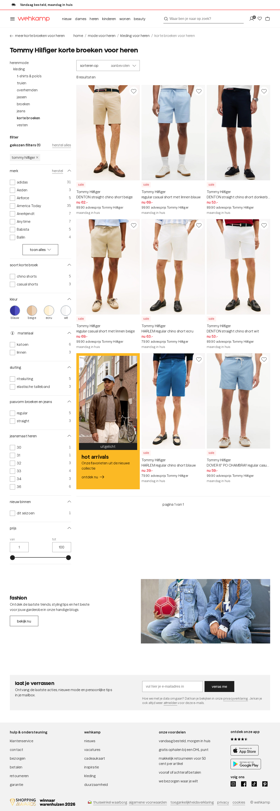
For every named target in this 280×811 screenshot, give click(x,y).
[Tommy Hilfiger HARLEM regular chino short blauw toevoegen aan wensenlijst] (198, 359)
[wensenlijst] (261, 18)
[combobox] (203, 18)
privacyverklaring (235, 698)
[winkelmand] (267, 18)
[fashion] (205, 611)
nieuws (89, 741)
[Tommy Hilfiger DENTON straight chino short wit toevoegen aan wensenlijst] (264, 225)
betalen (16, 767)
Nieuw (67, 19)
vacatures (92, 749)
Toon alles (38, 249)
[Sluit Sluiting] (68, 367)
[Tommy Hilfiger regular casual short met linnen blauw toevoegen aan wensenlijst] (198, 91)
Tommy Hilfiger (23, 157)
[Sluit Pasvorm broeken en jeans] (68, 401)
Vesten (22, 125)
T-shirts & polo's (29, 76)
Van (12, 539)
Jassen (22, 97)
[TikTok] (254, 784)
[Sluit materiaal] (68, 333)
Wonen (124, 19)
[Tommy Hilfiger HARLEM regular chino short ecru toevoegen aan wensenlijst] (198, 225)
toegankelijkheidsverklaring (192, 802)
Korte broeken (28, 118)
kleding (90, 776)
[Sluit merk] (68, 170)
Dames (80, 19)
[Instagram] (233, 784)
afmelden (170, 703)
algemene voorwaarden (148, 802)
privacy (223, 802)
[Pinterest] (265, 784)
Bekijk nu (24, 621)
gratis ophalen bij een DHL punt (184, 749)
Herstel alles (61, 145)
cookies (239, 802)
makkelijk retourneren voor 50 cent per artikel (182, 761)
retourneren (19, 776)
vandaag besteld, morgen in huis (184, 741)
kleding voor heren (135, 35)
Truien (21, 83)
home (78, 35)
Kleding (19, 69)
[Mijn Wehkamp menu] (253, 18)
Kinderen (109, 19)
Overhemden (27, 90)
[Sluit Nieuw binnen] (68, 501)
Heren (94, 19)
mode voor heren (102, 35)
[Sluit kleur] (68, 299)
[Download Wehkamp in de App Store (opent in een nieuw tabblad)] (246, 754)
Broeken (23, 104)
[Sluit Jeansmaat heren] (68, 436)
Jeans (21, 111)
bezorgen (18, 758)
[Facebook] (243, 784)
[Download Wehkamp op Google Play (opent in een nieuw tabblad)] (246, 768)
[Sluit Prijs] (68, 528)
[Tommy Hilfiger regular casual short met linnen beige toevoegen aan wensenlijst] (133, 225)
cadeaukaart (94, 758)
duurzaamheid (96, 784)
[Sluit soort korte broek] (68, 265)
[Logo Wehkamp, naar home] (32, 19)
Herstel (57, 171)
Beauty (139, 19)
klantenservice (21, 741)
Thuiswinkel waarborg (110, 802)
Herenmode (19, 63)
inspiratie (91, 767)
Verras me (219, 686)
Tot (54, 539)
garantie (16, 784)
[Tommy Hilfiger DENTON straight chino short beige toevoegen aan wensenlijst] (133, 91)
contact (16, 749)
